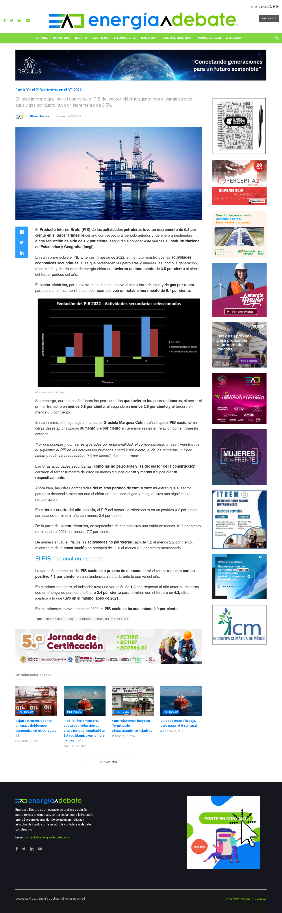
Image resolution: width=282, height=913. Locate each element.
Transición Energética (176, 38)
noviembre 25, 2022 (68, 116)
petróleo (85, 618)
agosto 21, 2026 (76, 746)
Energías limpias (125, 38)
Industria (80, 38)
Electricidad (100, 38)
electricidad (54, 618)
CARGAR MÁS (109, 761)
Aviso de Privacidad (237, 898)
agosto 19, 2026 (124, 736)
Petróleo (42, 38)
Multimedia (233, 38)
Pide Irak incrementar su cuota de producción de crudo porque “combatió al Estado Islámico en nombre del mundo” (84, 730)
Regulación (148, 38)
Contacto (261, 898)
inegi (71, 618)
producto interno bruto (112, 618)
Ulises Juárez (39, 116)
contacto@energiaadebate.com (46, 837)
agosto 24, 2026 (27, 741)
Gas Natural (61, 38)
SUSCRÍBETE (269, 18)
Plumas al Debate (209, 38)
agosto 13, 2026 (172, 731)
